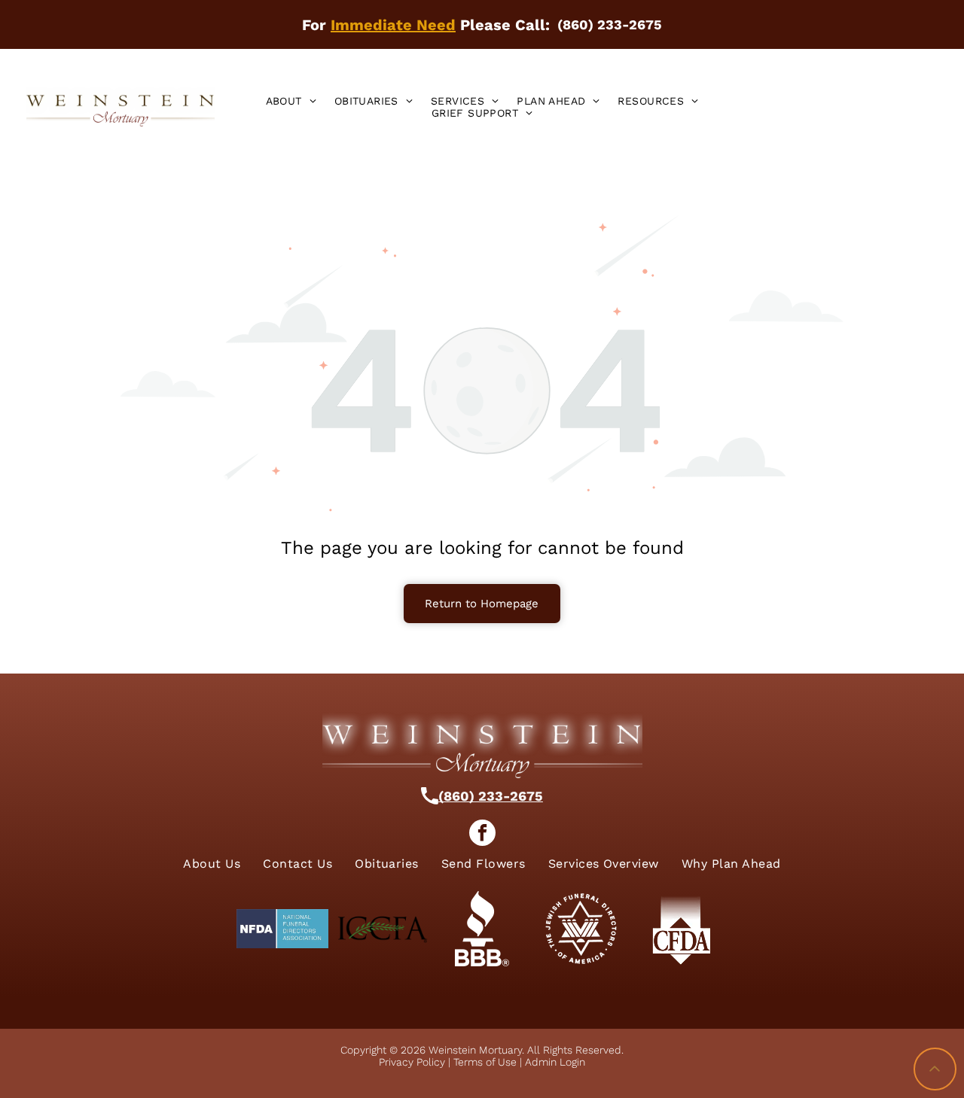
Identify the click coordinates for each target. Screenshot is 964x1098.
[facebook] (482, 835)
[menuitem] (291, 101)
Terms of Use (485, 1062)
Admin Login (555, 1062)
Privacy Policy (412, 1062)
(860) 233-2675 (490, 796)
